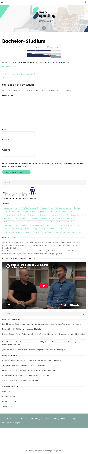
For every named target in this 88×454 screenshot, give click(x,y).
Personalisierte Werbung (13, 229)
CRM (42, 211)
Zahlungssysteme (74, 232)
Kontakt (29, 418)
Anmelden (6, 391)
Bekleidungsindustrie (63, 208)
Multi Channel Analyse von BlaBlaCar (28, 329)
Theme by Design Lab (53, 451)
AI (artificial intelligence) (29, 208)
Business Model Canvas (12, 211)
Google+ (7, 218)
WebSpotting (54, 47)
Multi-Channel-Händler (45, 222)
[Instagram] (44, 28)
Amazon (44, 208)
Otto (70, 225)
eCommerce (54, 215)
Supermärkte (28, 232)
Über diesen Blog (52, 418)
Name (5, 129)
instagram (34, 218)
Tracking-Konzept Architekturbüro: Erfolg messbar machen (23, 365)
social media (62, 229)
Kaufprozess (45, 218)
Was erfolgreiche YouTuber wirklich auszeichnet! (20, 380)
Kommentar (8, 95)
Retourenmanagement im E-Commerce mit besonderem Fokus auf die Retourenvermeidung (48, 324)
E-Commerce (22, 215)
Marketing (56, 218)
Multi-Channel (9, 222)
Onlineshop (61, 225)
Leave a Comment (12, 66)
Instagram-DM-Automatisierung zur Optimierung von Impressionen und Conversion (32, 360)
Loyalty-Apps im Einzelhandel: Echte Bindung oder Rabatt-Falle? (25, 375)
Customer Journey (53, 211)
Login (74, 418)
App (51, 208)
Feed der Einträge (8, 396)
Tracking (47, 232)
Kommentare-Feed (9, 401)
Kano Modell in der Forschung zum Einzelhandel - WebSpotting (25, 342)
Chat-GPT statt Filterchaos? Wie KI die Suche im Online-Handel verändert (29, 370)
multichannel (8, 225)
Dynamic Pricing (9, 215)
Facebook (64, 215)
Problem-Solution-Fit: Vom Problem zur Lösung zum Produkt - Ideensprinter (29, 334)
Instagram (39, 418)
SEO (53, 229)
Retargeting (44, 229)
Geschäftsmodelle (77, 215)
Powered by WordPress (33, 451)
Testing (38, 232)
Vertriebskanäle (59, 232)
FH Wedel (65, 418)
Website (6, 150)
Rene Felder (6, 329)
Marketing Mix (68, 218)
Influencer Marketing (20, 218)
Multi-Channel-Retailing (65, 222)
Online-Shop (49, 225)
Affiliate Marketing (10, 208)
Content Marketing (30, 211)
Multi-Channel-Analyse (25, 222)
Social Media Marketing (12, 232)
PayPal (77, 225)
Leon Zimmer (7, 324)
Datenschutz (67, 211)
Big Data (77, 208)
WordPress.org (7, 406)
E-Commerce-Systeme (38, 215)
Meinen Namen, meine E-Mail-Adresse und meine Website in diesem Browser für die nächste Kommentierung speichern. (43, 164)
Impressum (7, 418)
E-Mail (5, 140)
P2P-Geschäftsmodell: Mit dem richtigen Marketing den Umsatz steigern (39, 350)
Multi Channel (21, 225)
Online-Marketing (35, 225)
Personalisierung (31, 229)
